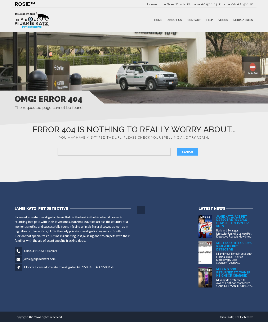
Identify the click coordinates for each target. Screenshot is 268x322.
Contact (194, 20)
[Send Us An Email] (141, 213)
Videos (223, 20)
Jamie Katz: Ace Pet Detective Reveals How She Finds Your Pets (232, 221)
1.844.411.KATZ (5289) (40, 251)
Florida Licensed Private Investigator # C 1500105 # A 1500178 (69, 267)
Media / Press (243, 20)
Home (158, 20)
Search (187, 151)
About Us (175, 20)
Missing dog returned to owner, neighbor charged (233, 272)
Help (209, 20)
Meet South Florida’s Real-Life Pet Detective (234, 246)
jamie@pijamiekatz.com (39, 259)
